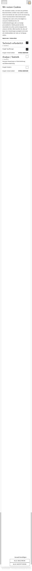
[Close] (29, 3)
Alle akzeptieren (19, 564)
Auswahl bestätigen (20, 557)
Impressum (5, 38)
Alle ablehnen (19, 561)
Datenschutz (13, 38)
